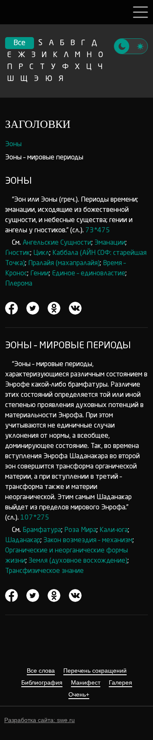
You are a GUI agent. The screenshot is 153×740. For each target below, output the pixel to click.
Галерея (120, 682)
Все (20, 43)
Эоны (13, 144)
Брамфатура (42, 530)
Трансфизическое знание (44, 571)
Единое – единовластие (88, 273)
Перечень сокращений (95, 671)
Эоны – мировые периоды (44, 157)
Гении (39, 273)
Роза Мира (80, 530)
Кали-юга (113, 530)
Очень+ (78, 694)
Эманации (109, 243)
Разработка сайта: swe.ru (39, 720)
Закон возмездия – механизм (88, 540)
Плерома (18, 283)
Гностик (17, 253)
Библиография (41, 682)
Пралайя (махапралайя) (64, 263)
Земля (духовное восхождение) (78, 561)
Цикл (41, 253)
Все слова (41, 671)
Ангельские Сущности (57, 243)
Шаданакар (22, 540)
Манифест (85, 682)
